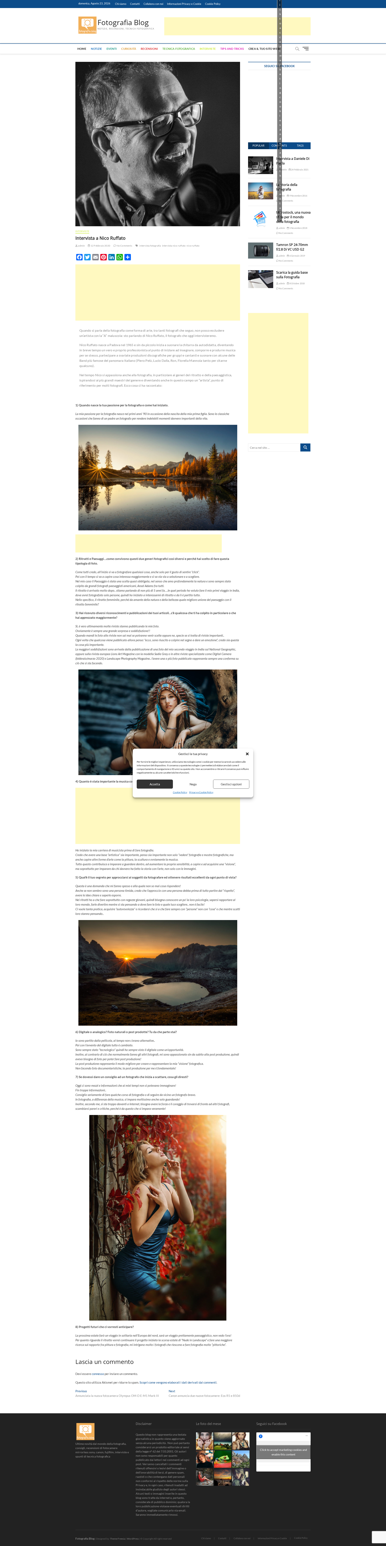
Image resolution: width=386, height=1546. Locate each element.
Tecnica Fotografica (178, 48)
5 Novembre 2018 (298, 228)
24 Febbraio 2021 (299, 169)
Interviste (208, 48)
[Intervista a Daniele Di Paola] (260, 158)
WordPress (133, 1538)
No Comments (124, 245)
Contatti (135, 3)
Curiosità (128, 48)
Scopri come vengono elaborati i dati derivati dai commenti (178, 1382)
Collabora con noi (153, 3)
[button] (247, 754)
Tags (300, 145)
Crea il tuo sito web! (264, 48)
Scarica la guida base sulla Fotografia (292, 274)
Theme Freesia (117, 1538)
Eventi (112, 48)
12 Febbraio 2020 (100, 245)
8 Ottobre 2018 (297, 283)
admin (81, 245)
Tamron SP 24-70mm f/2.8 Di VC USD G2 (292, 247)
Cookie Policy (180, 792)
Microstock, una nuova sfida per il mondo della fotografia (293, 217)
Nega (193, 784)
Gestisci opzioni (231, 784)
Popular (258, 145)
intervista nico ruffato (174, 245)
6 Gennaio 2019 (297, 255)
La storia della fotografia (286, 187)
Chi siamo (120, 3)
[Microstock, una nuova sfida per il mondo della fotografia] (260, 212)
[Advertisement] (237, 26)
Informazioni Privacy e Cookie (184, 3)
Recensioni (149, 48)
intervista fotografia (150, 245)
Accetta (155, 784)
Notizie (96, 48)
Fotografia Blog (123, 22)
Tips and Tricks (232, 48)
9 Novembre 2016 (298, 195)
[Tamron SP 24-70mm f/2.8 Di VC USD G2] (260, 245)
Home (81, 48)
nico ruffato (193, 245)
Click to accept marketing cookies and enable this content (283, 1452)
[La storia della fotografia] (260, 184)
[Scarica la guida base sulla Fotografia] (260, 272)
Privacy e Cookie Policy (201, 792)
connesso (98, 1374)
